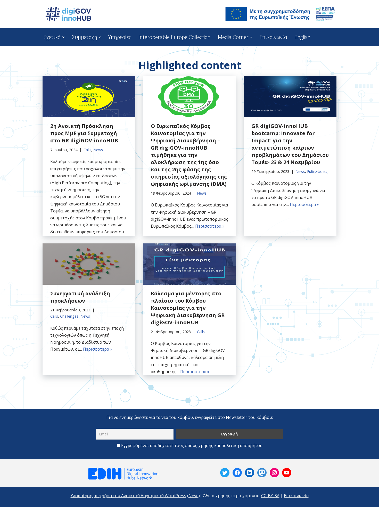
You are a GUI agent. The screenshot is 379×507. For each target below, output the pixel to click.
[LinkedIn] (249, 472)
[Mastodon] (262, 472)
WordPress (175, 495)
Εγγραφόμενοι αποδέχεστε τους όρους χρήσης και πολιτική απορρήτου (191, 445)
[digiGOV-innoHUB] (68, 14)
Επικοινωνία (273, 37)
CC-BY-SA (270, 495)
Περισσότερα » (209, 226)
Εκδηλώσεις (317, 171)
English (302, 37)
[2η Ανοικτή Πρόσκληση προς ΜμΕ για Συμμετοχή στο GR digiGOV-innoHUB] (89, 96)
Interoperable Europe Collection (174, 37)
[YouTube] (286, 472)
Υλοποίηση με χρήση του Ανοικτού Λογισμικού (117, 495)
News (98, 149)
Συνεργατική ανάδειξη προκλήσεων (80, 297)
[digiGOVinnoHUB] (224, 472)
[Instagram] (274, 472)
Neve (193, 495)
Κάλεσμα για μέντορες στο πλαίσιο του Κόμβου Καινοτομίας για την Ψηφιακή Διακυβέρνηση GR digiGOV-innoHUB (188, 308)
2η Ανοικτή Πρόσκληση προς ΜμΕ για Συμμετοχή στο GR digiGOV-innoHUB (84, 133)
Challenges (69, 316)
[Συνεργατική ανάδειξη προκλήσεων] (89, 264)
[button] (63, 37)
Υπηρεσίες (119, 37)
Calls (87, 149)
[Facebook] (237, 472)
